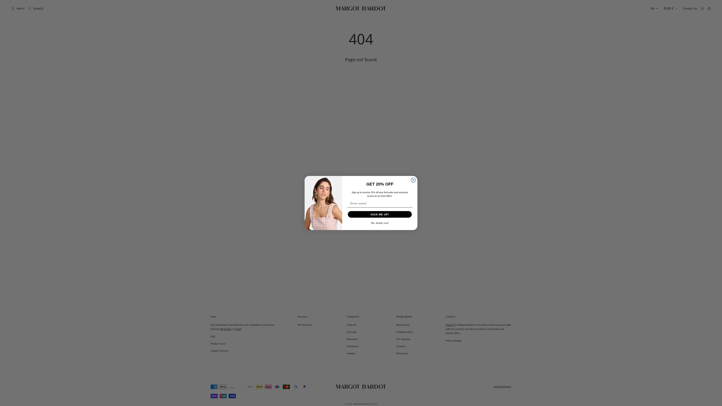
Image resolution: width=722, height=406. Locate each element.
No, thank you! (380, 222)
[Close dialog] (413, 180)
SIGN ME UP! (380, 214)
